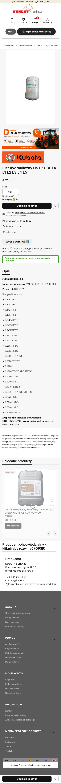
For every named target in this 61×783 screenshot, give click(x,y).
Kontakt (8, 711)
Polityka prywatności (14, 653)
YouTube (9, 751)
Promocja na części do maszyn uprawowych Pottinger (27, 259)
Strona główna (8, 45)
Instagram (10, 742)
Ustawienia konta (13, 693)
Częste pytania (12, 648)
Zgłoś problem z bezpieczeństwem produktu (30, 584)
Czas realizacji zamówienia (17, 613)
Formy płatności (12, 617)
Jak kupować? (12, 644)
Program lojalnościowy (15, 715)
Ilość (4, 186)
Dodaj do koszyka (27, 205)
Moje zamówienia (13, 684)
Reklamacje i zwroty (14, 626)
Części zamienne (25, 45)
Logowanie (10, 679)
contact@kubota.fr (15, 580)
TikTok (8, 746)
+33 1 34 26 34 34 (16, 576)
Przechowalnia (12, 688)
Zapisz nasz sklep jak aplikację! (20, 720)
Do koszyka (13, 525)
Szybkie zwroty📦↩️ (17, 241)
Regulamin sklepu (13, 657)
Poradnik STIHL (12, 662)
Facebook (10, 737)
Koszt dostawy (12, 622)
